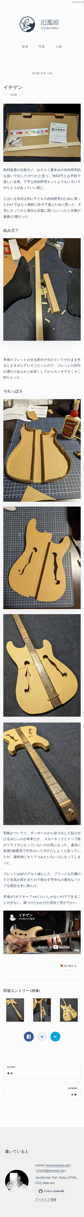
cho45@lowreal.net (51, 1170)
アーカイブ (42, 1199)
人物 (58, 46)
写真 (42, 46)
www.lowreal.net (58, 1165)
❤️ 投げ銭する (68, 965)
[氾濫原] (42, 24)
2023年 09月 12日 (42, 73)
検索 (53, 1199)
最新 (25, 46)
